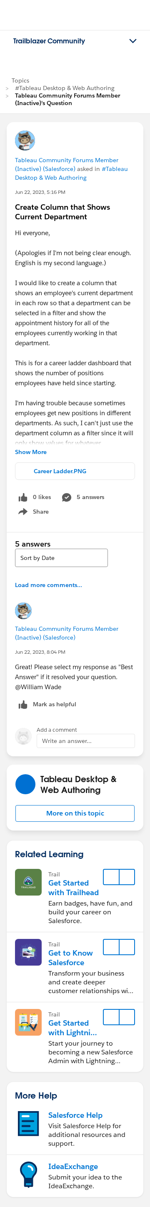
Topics (20, 80)
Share (32, 513)
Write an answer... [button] (67, 741)
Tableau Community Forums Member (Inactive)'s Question (67, 99)
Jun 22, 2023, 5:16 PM (40, 192)
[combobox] (61, 558)
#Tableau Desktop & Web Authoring (65, 88)
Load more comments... (48, 585)
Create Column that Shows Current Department (62, 211)
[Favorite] (111, 877)
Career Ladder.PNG (60, 471)
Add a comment (57, 729)
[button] (75, 813)
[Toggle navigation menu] (133, 41)
